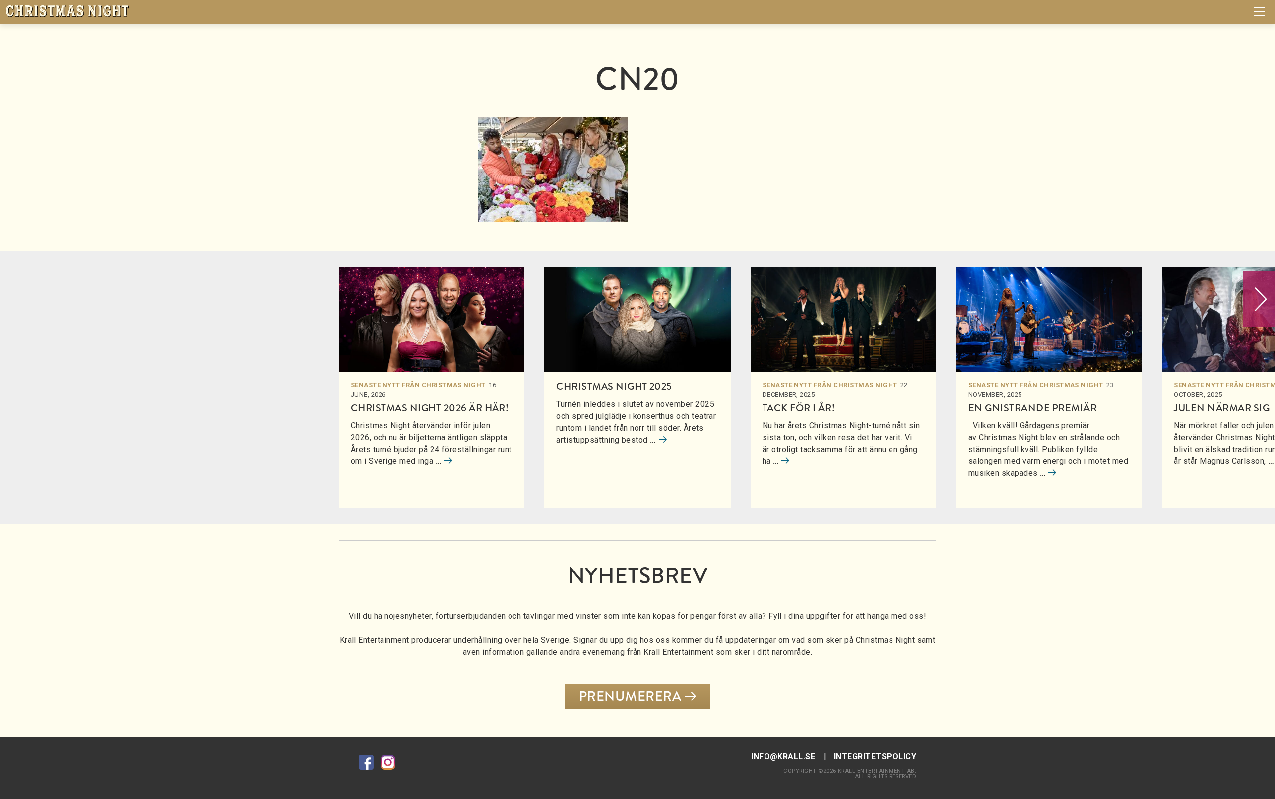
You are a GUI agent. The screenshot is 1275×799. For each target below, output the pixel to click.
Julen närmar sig (1222, 408)
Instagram (388, 762)
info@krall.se (783, 756)
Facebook (366, 762)
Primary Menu (1259, 12)
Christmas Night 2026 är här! (430, 408)
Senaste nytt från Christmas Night (418, 385)
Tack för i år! (799, 408)
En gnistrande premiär (1032, 408)
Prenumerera (630, 696)
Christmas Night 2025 (614, 386)
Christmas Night (67, 11)
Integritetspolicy (875, 756)
